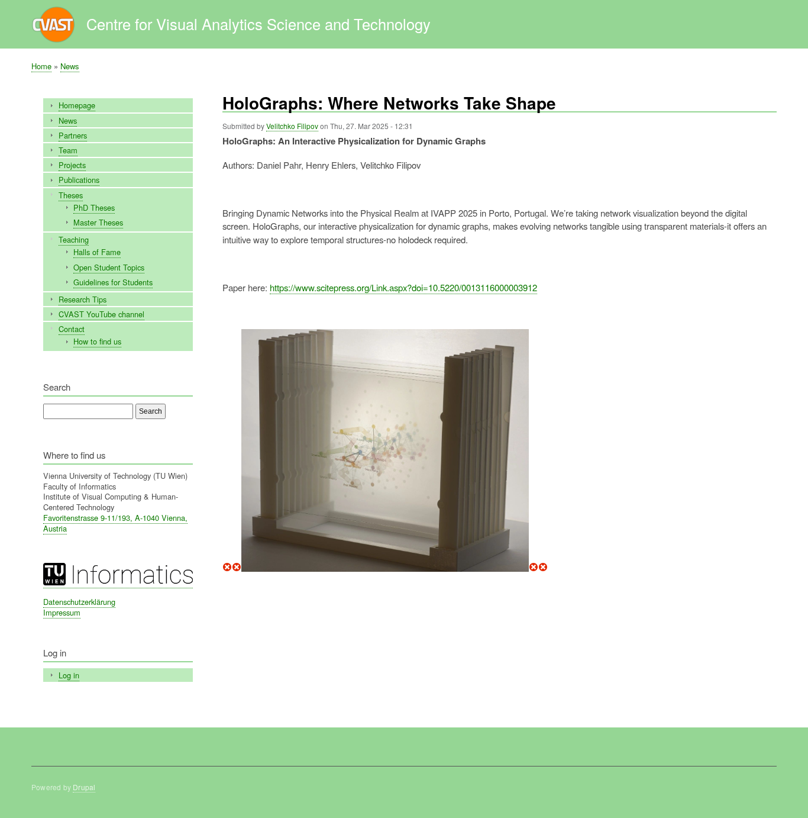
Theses (71, 195)
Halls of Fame (97, 251)
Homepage (77, 105)
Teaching (74, 239)
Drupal (84, 787)
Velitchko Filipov (292, 126)
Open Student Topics (108, 267)
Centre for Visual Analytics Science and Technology (258, 23)
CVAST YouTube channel (101, 314)
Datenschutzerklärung (79, 601)
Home (41, 66)
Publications (79, 179)
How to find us (97, 341)
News (69, 66)
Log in (69, 675)
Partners (73, 135)
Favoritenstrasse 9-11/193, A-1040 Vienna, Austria (115, 523)
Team (68, 150)
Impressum (61, 612)
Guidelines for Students (113, 282)
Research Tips (82, 299)
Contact (72, 328)
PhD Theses (94, 207)
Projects (72, 164)
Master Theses (98, 222)
